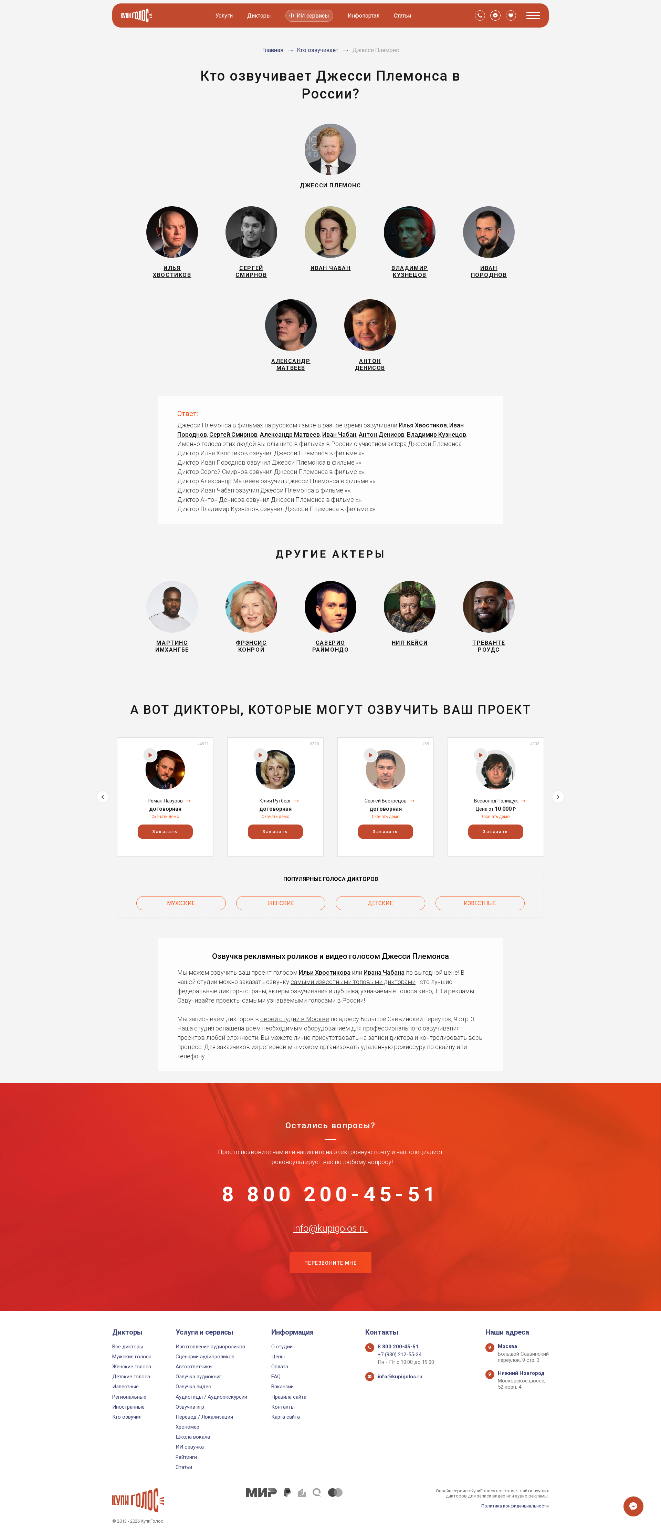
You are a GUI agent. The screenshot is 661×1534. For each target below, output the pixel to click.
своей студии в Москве (294, 1019)
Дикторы (259, 15)
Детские (380, 903)
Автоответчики (194, 1367)
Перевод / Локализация (204, 1417)
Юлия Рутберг (275, 801)
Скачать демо (165, 816)
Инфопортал (363, 15)
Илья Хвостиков (423, 425)
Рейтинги (186, 1457)
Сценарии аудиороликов (205, 1357)
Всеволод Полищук (496, 801)
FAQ (276, 1377)
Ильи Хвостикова (324, 972)
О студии (282, 1347)
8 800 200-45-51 (330, 1194)
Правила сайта (288, 1397)
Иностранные (128, 1407)
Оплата (279, 1367)
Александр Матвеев (290, 434)
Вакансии (282, 1386)
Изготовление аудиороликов (210, 1347)
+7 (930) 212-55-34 (399, 1354)
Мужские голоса (131, 1357)
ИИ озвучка (190, 1447)
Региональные (129, 1397)
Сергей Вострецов (386, 801)
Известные (480, 903)
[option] (165, 796)
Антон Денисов (382, 434)
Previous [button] (102, 796)
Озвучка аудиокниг (198, 1377)
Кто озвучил (126, 1417)
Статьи (402, 15)
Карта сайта (285, 1417)
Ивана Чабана (384, 972)
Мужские (181, 903)
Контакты (283, 1407)
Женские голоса (131, 1367)
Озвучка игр (190, 1407)
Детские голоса (131, 1377)
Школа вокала (193, 1437)
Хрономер (187, 1427)
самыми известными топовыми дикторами (353, 981)
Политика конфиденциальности (515, 1506)
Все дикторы (127, 1347)
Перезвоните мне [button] (330, 1263)
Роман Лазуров (165, 801)
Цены (278, 1357)
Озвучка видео (193, 1386)
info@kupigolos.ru (330, 1228)
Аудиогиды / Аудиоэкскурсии (211, 1397)
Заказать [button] (165, 831)
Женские (280, 903)
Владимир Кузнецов (436, 434)
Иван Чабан (339, 434)
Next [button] (558, 796)
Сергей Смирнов (233, 434)
